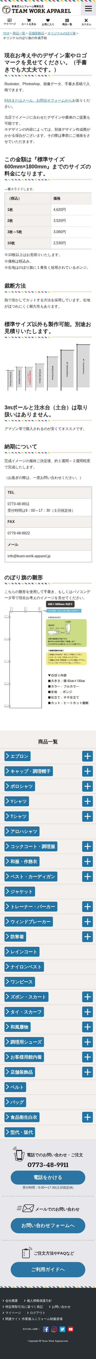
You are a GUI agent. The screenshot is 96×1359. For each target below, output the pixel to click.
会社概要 (11, 1300)
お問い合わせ (61, 1306)
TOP (6, 33)
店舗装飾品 (36, 33)
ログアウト (38, 1313)
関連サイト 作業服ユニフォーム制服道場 (34, 1319)
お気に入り (48, 24)
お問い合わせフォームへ (48, 1225)
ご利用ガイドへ (48, 1269)
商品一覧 (67, 24)
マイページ (10, 23)
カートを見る (28, 24)
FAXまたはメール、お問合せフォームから (38, 100)
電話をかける (48, 1177)
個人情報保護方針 (39, 1300)
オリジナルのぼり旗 (62, 33)
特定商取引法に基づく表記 (24, 1306)
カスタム (86, 24)
